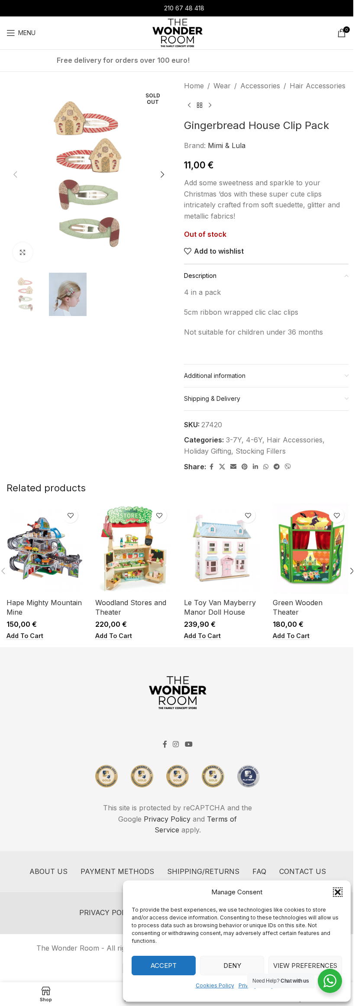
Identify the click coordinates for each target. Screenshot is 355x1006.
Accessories (260, 85)
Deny (232, 965)
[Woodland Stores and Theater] (133, 548)
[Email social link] (233, 467)
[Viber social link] (288, 467)
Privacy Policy (167, 819)
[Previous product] (189, 105)
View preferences (305, 965)
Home (194, 85)
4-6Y (254, 439)
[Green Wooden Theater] (311, 548)
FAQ (259, 871)
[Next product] (210, 105)
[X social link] (222, 467)
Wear (222, 85)
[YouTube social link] (188, 744)
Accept (164, 965)
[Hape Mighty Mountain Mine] (44, 548)
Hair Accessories (317, 85)
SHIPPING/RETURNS (203, 871)
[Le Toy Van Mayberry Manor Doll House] (222, 548)
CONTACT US (302, 871)
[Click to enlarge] (22, 252)
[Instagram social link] (176, 744)
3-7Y (234, 439)
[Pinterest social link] (244, 467)
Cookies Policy (215, 985)
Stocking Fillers (261, 451)
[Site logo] (177, 32)
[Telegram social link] (276, 467)
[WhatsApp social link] (266, 467)
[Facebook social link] (211, 467)
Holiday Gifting (207, 451)
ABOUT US (48, 871)
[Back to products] (199, 105)
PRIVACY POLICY (108, 912)
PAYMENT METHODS (117, 871)
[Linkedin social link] (255, 467)
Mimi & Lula (226, 145)
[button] (337, 892)
